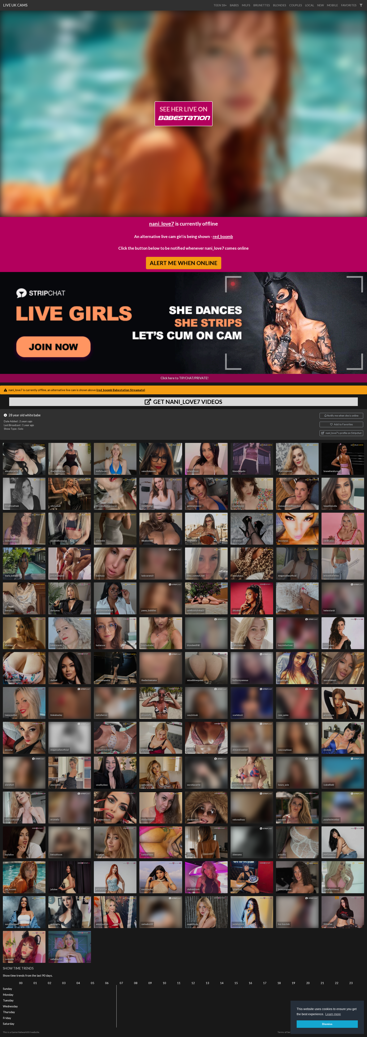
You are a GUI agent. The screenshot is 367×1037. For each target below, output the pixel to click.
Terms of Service (286, 1032)
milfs (246, 5)
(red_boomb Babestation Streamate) (120, 390)
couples (295, 5)
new (320, 5)
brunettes (261, 5)
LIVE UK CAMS (15, 5)
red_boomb (223, 236)
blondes (279, 5)
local (309, 5)
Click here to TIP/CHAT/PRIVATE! (185, 378)
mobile (332, 5)
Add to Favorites (343, 424)
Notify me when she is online (342, 415)
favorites (348, 5)
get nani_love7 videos (187, 401)
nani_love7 (161, 223)
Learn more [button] (333, 1014)
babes (234, 5)
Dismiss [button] (327, 1024)
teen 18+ (220, 5)
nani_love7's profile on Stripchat (343, 432)
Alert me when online (183, 263)
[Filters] (361, 5)
